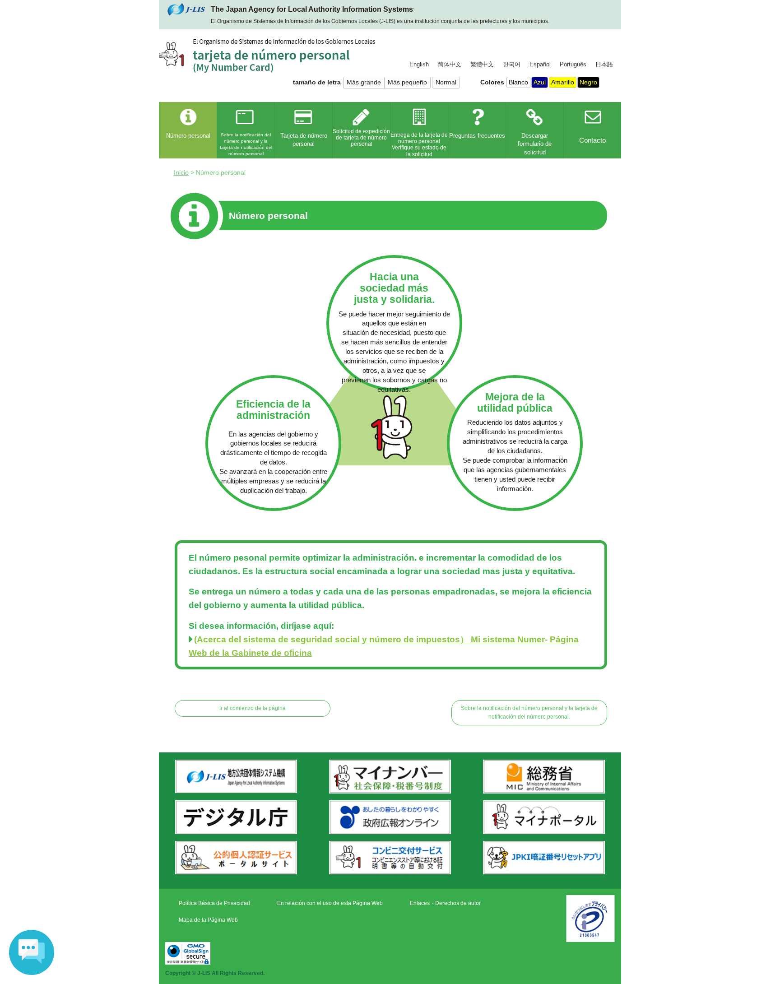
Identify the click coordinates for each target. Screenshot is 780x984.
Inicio (181, 172)
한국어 (511, 64)
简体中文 (449, 64)
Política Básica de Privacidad (214, 903)
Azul (540, 82)
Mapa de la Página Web (208, 920)
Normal (446, 82)
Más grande (364, 82)
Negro (588, 82)
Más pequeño (407, 82)
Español (540, 64)
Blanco (518, 82)
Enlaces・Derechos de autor (445, 903)
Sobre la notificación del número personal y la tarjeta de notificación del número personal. (529, 712)
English (419, 64)
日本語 (604, 64)
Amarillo (562, 82)
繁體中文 (482, 64)
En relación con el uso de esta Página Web (330, 903)
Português (573, 64)
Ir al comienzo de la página (252, 708)
